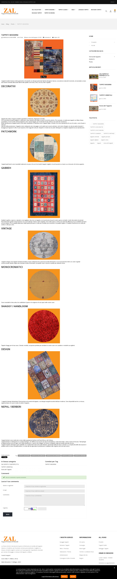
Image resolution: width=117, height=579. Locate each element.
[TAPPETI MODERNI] (93, 87)
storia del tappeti (108, 143)
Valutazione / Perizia (65, 552)
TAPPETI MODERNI (50, 464)
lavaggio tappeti (64, 542)
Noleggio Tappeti (103, 548)
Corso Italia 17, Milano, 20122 (9, 559)
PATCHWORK (9, 131)
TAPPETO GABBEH (95, 133)
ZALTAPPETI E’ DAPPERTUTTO (10, 464)
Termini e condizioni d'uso (86, 552)
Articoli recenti (95, 67)
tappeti (99, 143)
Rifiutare (64, 576)
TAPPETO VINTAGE (108, 133)
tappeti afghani (94, 140)
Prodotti (93, 42)
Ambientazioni (64, 555)
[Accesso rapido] (110, 11)
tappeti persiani (105, 137)
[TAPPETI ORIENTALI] (93, 98)
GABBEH (6, 167)
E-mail (4, 490)
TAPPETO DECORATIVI (96, 127)
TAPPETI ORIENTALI (7, 467)
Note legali (82, 548)
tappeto (92, 143)
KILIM (93, 45)
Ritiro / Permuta (64, 548)
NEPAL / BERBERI (11, 406)
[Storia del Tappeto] (93, 108)
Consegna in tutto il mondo (67, 558)
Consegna (82, 545)
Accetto (73, 576)
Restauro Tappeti (64, 545)
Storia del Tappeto (6, 469)
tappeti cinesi (104, 140)
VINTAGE (6, 228)
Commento (6, 495)
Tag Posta (93, 118)
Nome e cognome (8, 485)
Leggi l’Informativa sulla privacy (50, 576)
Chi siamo (82, 542)
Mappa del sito (83, 555)
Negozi (81, 558)
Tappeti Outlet (103, 545)
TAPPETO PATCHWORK (97, 130)
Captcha (5, 508)
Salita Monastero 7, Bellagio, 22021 (11, 562)
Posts (21, 37)
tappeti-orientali (94, 137)
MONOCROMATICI (12, 267)
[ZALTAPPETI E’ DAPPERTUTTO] (93, 76)
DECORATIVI (8, 86)
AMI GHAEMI (13, 37)
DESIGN (5, 349)
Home (91, 36)
